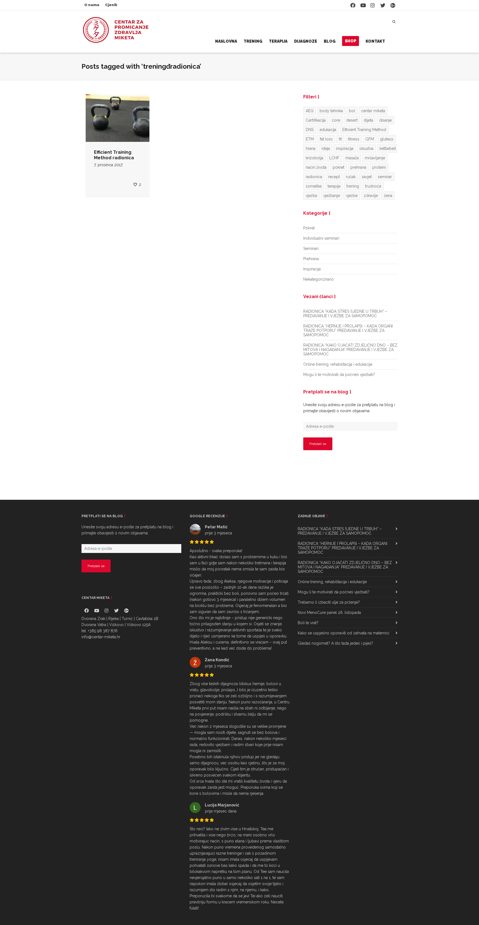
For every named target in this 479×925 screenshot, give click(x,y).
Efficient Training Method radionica (114, 155)
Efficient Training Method (364, 129)
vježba (311, 195)
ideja (326, 148)
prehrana (358, 167)
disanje (385, 120)
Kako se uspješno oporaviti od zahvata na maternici (343, 633)
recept (334, 177)
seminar (385, 177)
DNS (310, 129)
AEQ (310, 111)
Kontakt (375, 41)
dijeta (368, 120)
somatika (314, 186)
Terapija (278, 41)
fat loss (326, 139)
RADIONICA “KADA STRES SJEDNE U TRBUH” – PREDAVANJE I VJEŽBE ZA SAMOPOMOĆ (345, 313)
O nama (91, 5)
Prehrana (311, 259)
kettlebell (387, 148)
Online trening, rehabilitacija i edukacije (337, 364)
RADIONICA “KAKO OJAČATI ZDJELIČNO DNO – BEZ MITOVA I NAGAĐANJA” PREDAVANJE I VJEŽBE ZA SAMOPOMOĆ (350, 349)
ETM (310, 139)
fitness (353, 139)
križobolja (314, 158)
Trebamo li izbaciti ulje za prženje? (329, 602)
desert (352, 120)
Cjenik (111, 5)
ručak (351, 177)
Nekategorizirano (318, 279)
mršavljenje (375, 158)
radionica (314, 177)
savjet (367, 177)
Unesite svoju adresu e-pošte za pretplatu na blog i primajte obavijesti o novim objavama (349, 408)
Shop (350, 41)
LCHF (334, 158)
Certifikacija (316, 120)
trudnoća (373, 186)
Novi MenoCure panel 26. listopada (329, 612)
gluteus (386, 139)
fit (340, 139)
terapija (334, 186)
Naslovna (226, 41)
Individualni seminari (321, 238)
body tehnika (331, 111)
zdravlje (371, 195)
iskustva (366, 148)
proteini (379, 167)
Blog (329, 41)
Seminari (311, 248)
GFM (369, 139)
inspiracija (344, 148)
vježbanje (331, 195)
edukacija (328, 129)
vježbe (352, 195)
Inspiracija (312, 269)
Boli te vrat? (308, 623)
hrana (310, 148)
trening (352, 186)
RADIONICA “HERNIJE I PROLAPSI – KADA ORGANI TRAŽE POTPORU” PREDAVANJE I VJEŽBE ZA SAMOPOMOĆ (348, 330)
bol (352, 111)
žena (388, 195)
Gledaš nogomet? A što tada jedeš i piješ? (335, 643)
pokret (338, 167)
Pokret (309, 228)
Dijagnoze (305, 41)
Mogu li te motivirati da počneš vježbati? (339, 374)
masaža (352, 158)
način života (316, 167)
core (336, 120)
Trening (253, 41)
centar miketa (373, 111)
